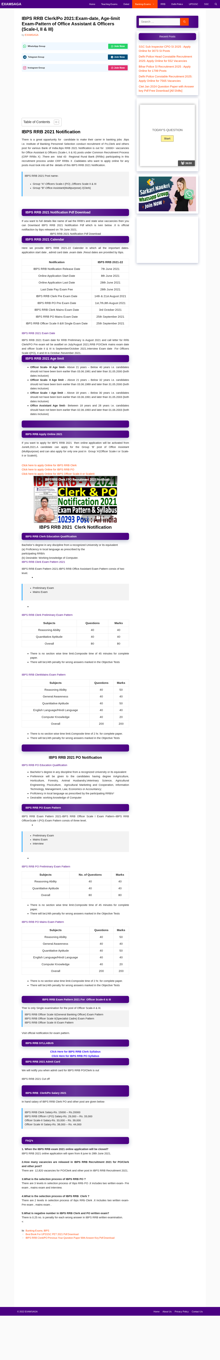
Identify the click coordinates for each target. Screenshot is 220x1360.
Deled (126, 4)
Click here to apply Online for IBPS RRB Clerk (49, 465)
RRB (163, 4)
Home (92, 4)
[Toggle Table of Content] (55, 122)
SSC (206, 4)
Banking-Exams (143, 4)
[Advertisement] (75, 96)
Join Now (119, 46)
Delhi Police (177, 4)
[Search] (184, 22)
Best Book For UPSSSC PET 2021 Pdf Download (52, 1234)
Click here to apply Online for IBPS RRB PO (48, 469)
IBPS (46, 1230)
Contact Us (197, 1311)
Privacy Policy (182, 1311)
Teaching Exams (109, 4)
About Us (167, 1311)
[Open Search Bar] (216, 4)
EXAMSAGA (11, 4)
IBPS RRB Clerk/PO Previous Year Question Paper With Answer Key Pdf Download (70, 1237)
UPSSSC (193, 4)
